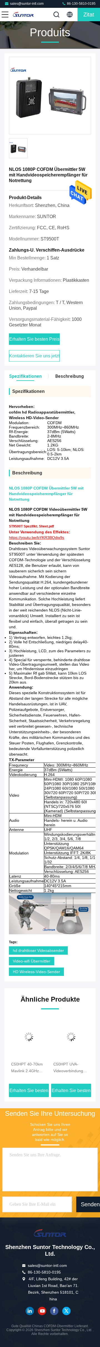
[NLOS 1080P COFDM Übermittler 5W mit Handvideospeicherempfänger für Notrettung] (50, 96)
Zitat (88, 14)
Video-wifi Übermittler (31, 961)
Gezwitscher (66, 1311)
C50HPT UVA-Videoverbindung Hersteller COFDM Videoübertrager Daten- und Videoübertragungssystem (71, 1068)
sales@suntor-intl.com (27, 4)
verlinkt (30, 1311)
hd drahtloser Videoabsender (38, 950)
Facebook (54, 1311)
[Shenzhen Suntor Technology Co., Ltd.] (23, 14)
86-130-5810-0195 (81, 4)
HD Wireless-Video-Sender (36, 971)
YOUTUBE (42, 1311)
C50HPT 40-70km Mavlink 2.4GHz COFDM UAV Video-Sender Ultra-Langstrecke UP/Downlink (29, 1068)
